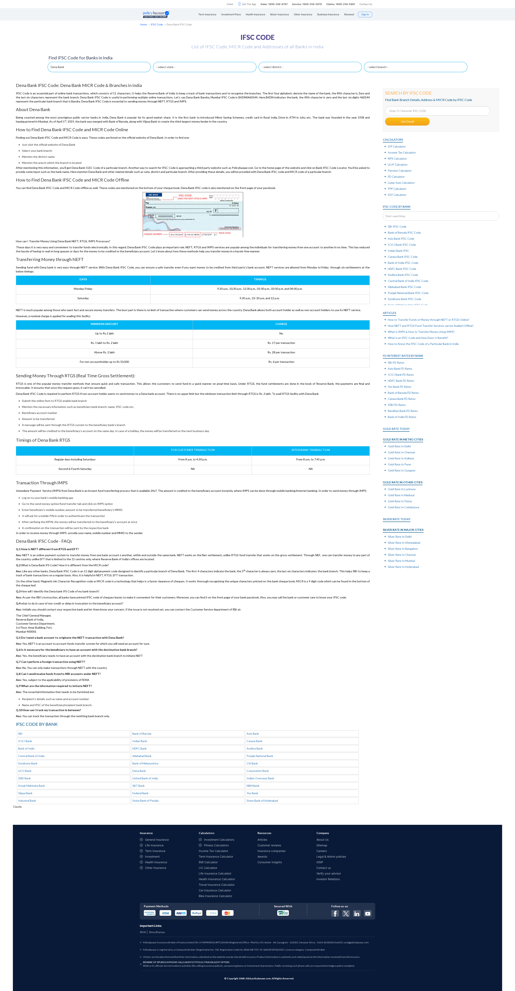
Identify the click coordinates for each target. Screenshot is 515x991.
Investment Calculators (219, 839)
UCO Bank (24, 770)
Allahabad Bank (141, 756)
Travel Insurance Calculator (217, 884)
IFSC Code (157, 24)
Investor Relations (328, 879)
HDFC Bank (139, 748)
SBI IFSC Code (397, 226)
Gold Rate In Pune (399, 464)
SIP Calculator (397, 146)
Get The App (249, 4)
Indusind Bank (27, 800)
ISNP (319, 862)
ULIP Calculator (398, 164)
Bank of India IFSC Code (403, 262)
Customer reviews (269, 845)
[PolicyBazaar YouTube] (368, 913)
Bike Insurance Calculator (215, 896)
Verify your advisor (328, 873)
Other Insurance (155, 867)
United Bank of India (145, 778)
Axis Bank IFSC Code (401, 238)
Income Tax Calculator (402, 152)
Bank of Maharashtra (145, 763)
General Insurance (157, 839)
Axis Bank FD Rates (400, 368)
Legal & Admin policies (331, 856)
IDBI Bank (24, 778)
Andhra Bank (255, 748)
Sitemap (321, 845)
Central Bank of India (31, 756)
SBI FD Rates (396, 362)
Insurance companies (271, 851)
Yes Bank (252, 793)
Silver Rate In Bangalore (403, 548)
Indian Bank (139, 741)
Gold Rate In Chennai (401, 452)
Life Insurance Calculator (215, 873)
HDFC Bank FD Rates (401, 380)
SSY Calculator (397, 194)
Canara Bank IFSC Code (403, 256)
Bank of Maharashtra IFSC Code (408, 305)
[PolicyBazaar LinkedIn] (357, 913)
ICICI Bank (25, 741)
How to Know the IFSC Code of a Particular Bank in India (423, 343)
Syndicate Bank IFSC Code (404, 299)
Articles (389, 313)
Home (143, 24)
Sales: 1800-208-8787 (274, 4)
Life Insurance (154, 845)
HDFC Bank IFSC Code (402, 268)
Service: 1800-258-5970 (307, 4)
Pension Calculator (400, 170)
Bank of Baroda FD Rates (403, 392)
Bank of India (26, 748)
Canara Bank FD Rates (402, 398)
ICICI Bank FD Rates (401, 374)
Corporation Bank (258, 770)
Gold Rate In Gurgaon (401, 470)
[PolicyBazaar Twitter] (346, 913)
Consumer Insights (270, 862)
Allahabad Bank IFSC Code (404, 287)
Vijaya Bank (25, 793)
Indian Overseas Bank (260, 778)
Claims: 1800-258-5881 (340, 4)
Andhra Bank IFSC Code (403, 274)
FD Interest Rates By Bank (403, 355)
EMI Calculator (208, 862)
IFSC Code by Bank (397, 206)
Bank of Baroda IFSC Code (404, 232)
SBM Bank (253, 785)
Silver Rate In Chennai (402, 554)
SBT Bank (138, 785)
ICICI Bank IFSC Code (402, 244)
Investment (152, 856)
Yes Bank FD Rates (399, 386)
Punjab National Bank (260, 756)
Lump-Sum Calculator (401, 182)
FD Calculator (396, 176)
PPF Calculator (397, 188)
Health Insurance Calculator (217, 879)
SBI (20, 733)
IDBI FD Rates (397, 404)
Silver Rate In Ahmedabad (404, 542)
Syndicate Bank (27, 763)
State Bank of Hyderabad (262, 800)
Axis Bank (253, 733)
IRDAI (143, 932)
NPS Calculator (397, 158)
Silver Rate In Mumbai (401, 560)
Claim (230, 4)
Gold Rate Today (396, 428)
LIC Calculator (208, 867)
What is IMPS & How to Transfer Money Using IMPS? (421, 331)
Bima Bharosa (157, 932)
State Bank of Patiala (145, 800)
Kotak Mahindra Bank (31, 785)
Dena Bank (139, 770)
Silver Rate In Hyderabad (403, 566)
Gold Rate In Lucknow (402, 489)
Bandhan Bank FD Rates (403, 410)
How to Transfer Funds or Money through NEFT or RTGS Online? (428, 319)
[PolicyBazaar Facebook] (335, 913)
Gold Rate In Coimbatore (403, 507)
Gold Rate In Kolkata (401, 458)
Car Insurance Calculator (215, 890)
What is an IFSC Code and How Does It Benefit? (418, 337)
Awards (262, 856)
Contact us (323, 867)
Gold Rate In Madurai (401, 495)
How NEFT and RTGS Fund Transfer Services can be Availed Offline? (431, 325)
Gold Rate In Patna (400, 501)
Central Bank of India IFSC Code (408, 281)
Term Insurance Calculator (216, 856)
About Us (322, 839)
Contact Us (365, 4)
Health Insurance (156, 862)
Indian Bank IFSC (398, 250)
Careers (321, 851)
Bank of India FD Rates (402, 417)
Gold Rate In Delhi (399, 446)
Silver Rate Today (396, 519)
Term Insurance (155, 851)
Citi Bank (252, 763)
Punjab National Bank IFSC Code (408, 293)
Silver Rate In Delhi (400, 536)
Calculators (393, 139)
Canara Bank (254, 741)
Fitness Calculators (216, 845)
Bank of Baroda (141, 733)
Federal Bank (140, 793)
